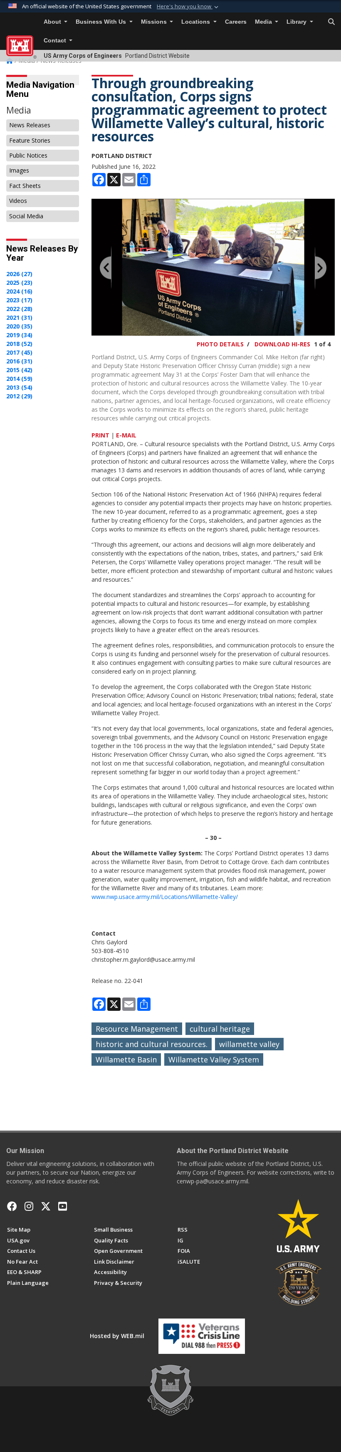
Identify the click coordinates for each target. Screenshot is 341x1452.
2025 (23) (19, 282)
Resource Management (137, 1029)
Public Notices (28, 155)
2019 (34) (19, 335)
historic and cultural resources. (152, 1044)
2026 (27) (19, 274)
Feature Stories (29, 140)
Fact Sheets (25, 186)
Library (297, 22)
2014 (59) (19, 379)
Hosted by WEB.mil (117, 1336)
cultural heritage (220, 1029)
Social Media (26, 216)
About (53, 22)
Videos (18, 201)
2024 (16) (19, 291)
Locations (196, 22)
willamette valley (249, 1044)
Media (264, 22)
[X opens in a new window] (46, 1206)
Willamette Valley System (213, 1059)
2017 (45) (19, 352)
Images (19, 170)
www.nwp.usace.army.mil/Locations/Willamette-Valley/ (164, 897)
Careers (236, 22)
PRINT (100, 435)
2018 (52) (19, 344)
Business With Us (102, 22)
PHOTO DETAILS (220, 344)
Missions (154, 22)
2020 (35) (19, 326)
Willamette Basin (126, 1059)
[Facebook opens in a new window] (12, 1206)
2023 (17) (19, 300)
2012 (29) (19, 396)
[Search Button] (331, 22)
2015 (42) (19, 370)
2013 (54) (19, 387)
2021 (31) (19, 317)
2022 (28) (19, 309)
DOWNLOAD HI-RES (282, 344)
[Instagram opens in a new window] (29, 1206)
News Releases (29, 125)
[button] (188, 6)
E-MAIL (126, 435)
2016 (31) (19, 361)
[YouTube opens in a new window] (62, 1206)
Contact (56, 40)
